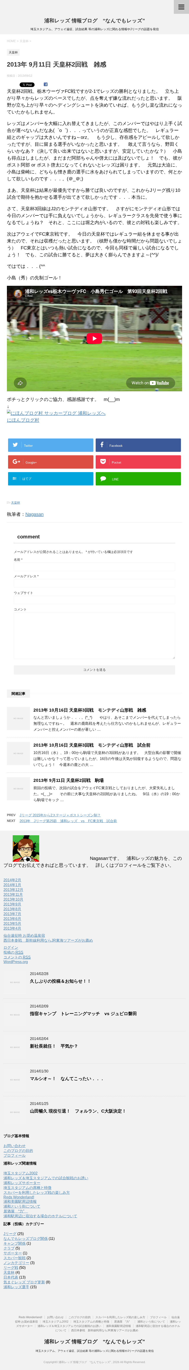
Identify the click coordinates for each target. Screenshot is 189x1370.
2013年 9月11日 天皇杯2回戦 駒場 (70, 780)
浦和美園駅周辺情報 (20, 1201)
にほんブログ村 (23, 420)
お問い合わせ (14, 1146)
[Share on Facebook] (45, 84)
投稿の (13, 952)
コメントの (17, 957)
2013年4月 (12, 928)
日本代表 (10, 1277)
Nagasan (34, 514)
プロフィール (14, 1155)
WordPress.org (15, 962)
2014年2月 (12, 880)
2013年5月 (12, 924)
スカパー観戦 (14, 1258)
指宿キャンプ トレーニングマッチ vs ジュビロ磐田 (83, 1013)
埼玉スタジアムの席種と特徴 (27, 1188)
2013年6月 (12, 919)
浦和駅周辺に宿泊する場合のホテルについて (40, 1216)
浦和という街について (21, 1206)
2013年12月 (13, 890)
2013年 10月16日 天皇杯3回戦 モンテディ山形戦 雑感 (89, 710)
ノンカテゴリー (16, 1263)
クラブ (9, 1248)
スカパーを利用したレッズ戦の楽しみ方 (36, 1193)
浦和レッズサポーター (21, 1183)
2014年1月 (12, 885)
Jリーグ (9, 1234)
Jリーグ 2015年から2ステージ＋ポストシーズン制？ (60, 815)
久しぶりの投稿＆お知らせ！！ (60, 981)
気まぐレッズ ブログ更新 (24, 1282)
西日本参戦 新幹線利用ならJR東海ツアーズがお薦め (48, 940)
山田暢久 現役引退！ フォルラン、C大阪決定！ (78, 1111)
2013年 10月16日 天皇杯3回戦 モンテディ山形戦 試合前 (92, 745)
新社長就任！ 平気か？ (54, 1046)
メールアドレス (26, 576)
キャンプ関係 (14, 1243)
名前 (18, 559)
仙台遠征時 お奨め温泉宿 (24, 936)
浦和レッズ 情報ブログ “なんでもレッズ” (94, 20)
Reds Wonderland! (18, 1197)
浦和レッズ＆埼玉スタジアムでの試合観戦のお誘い (45, 1178)
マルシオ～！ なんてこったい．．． (67, 1078)
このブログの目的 (18, 1151)
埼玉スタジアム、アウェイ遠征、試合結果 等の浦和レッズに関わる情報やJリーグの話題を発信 (94, 1350)
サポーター (12, 1253)
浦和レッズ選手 (16, 1287)
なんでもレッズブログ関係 (25, 1239)
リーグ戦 (10, 1268)
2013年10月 (13, 899)
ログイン (10, 947)
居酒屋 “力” (15, 1211)
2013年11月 (13, 895)
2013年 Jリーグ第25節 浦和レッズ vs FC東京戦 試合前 (68, 821)
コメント (20, 609)
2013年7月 (12, 914)
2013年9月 (12, 904)
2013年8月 (12, 909)
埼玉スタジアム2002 (20, 1173)
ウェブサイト (23, 593)
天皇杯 (15, 502)
